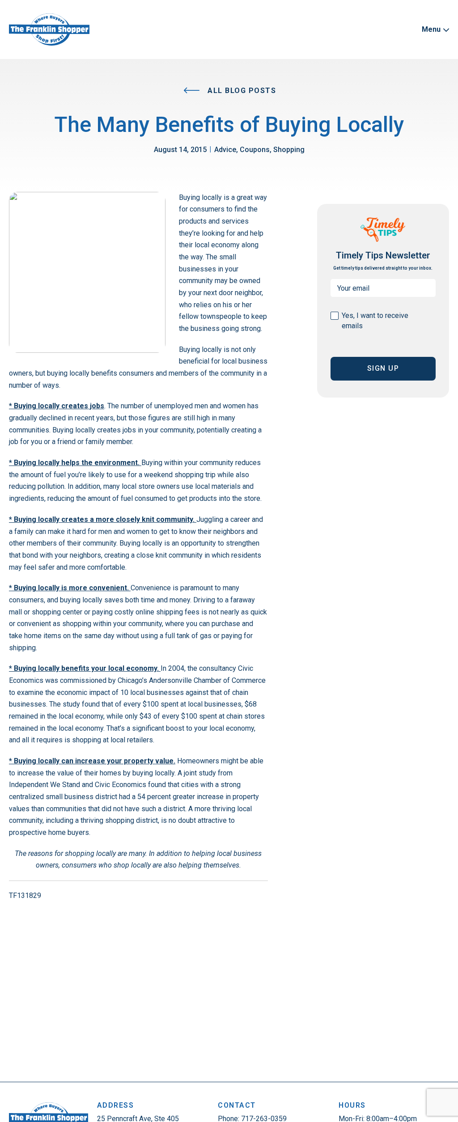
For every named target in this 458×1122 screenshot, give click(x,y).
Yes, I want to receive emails (375, 320)
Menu (432, 29)
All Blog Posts (240, 90)
